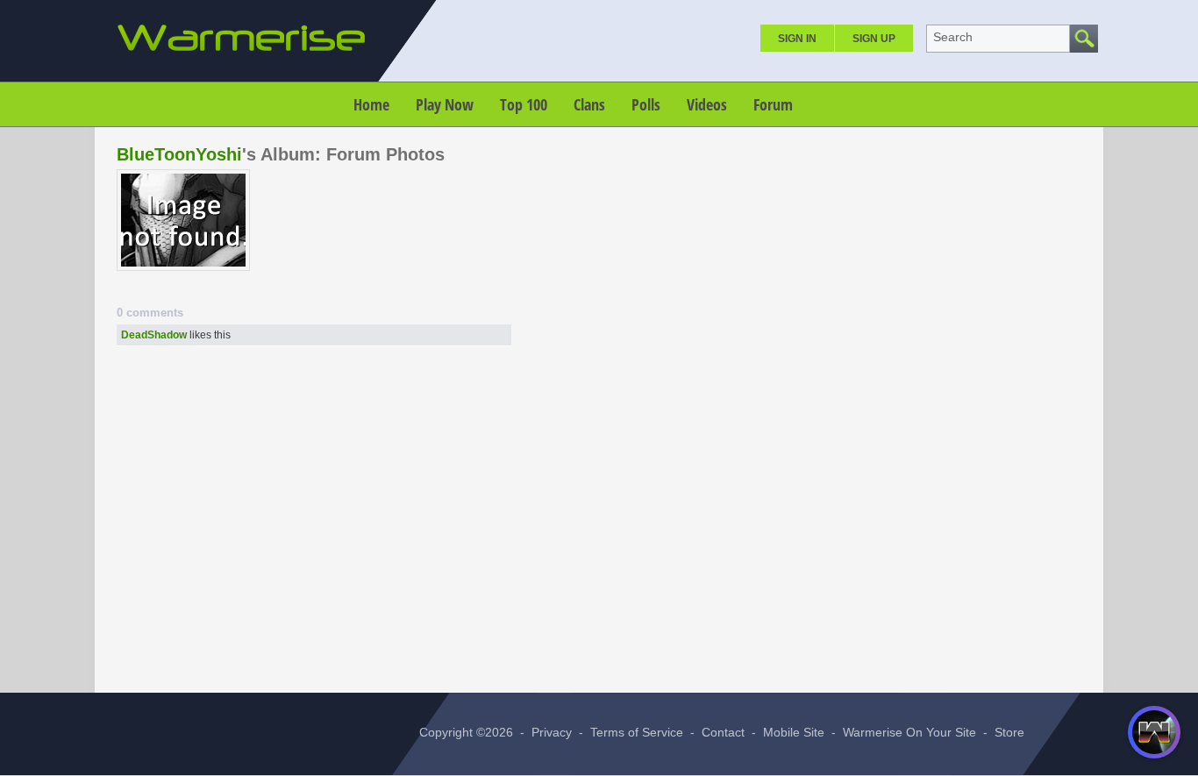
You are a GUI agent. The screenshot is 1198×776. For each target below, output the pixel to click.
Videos (707, 104)
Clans (589, 104)
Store (1009, 732)
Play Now (445, 104)
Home (371, 104)
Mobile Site (793, 732)
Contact (723, 732)
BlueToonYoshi (179, 154)
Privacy (551, 732)
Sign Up (873, 38)
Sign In (797, 38)
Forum (773, 104)
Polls (645, 104)
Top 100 (523, 104)
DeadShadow (154, 335)
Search (953, 37)
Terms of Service (636, 732)
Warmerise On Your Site (909, 732)
